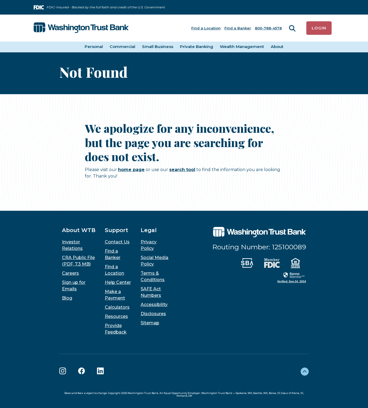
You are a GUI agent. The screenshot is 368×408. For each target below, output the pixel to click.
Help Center (118, 282)
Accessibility (154, 304)
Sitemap (150, 322)
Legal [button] (149, 230)
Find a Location (206, 28)
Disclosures (153, 313)
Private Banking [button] (196, 46)
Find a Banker (237, 28)
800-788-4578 (268, 28)
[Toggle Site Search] (292, 28)
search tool (182, 169)
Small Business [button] (157, 46)
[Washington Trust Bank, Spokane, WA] (81, 28)
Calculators (117, 307)
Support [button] (116, 230)
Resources (116, 316)
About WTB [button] (78, 230)
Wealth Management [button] (242, 46)
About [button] (277, 46)
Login (319, 27)
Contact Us (117, 241)
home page (131, 169)
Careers (70, 273)
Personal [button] (94, 46)
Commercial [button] (122, 46)
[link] (291, 277)
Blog (67, 298)
